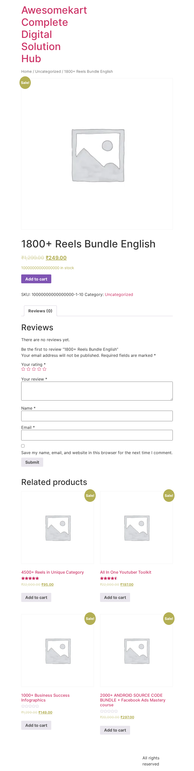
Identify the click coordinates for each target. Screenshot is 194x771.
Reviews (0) (40, 310)
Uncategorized (48, 71)
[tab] (40, 311)
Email (28, 427)
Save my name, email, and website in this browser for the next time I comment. (97, 453)
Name (28, 408)
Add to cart (36, 279)
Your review (34, 379)
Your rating (33, 364)
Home (26, 71)
